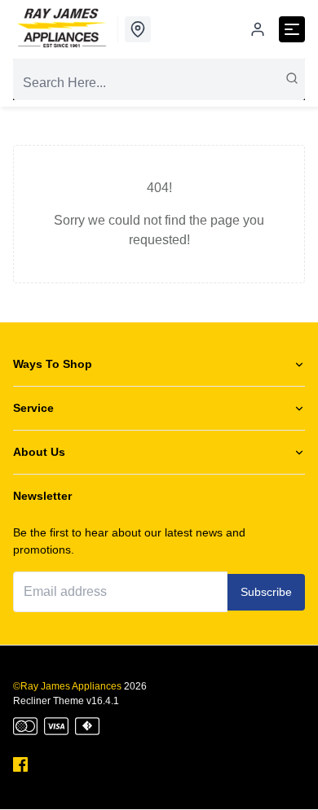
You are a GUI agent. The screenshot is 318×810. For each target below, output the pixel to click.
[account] (258, 29)
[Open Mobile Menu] (292, 29)
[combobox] (159, 83)
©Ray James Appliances (67, 686)
